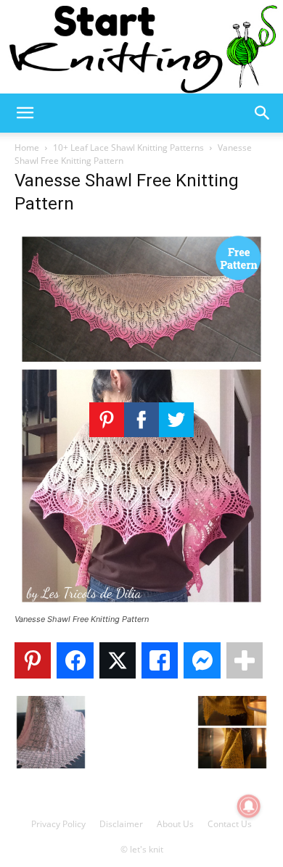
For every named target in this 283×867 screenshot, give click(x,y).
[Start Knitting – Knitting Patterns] (141, 47)
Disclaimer (121, 824)
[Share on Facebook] (75, 660)
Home (27, 147)
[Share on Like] (160, 660)
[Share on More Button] (244, 660)
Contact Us (230, 824)
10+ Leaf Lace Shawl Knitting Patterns (128, 147)
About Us (175, 824)
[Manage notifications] (249, 806)
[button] (24, 113)
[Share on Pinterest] (33, 660)
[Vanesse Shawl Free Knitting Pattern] (141, 606)
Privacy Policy (58, 824)
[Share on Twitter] (117, 660)
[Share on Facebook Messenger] (202, 660)
